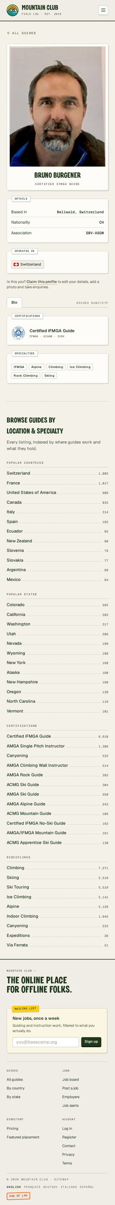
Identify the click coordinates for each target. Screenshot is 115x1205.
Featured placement (23, 1137)
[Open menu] (103, 10)
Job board (70, 1079)
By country (16, 1088)
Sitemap (61, 1179)
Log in (67, 1128)
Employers (71, 1096)
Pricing (12, 1128)
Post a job (70, 1088)
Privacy (68, 1154)
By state (13, 1096)
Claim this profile (42, 281)
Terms (67, 1163)
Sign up (91, 1041)
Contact (68, 1145)
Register (69, 1137)
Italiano (69, 1187)
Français (32, 1187)
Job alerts (70, 1105)
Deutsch (50, 1187)
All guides (24, 33)
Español (87, 1187)
